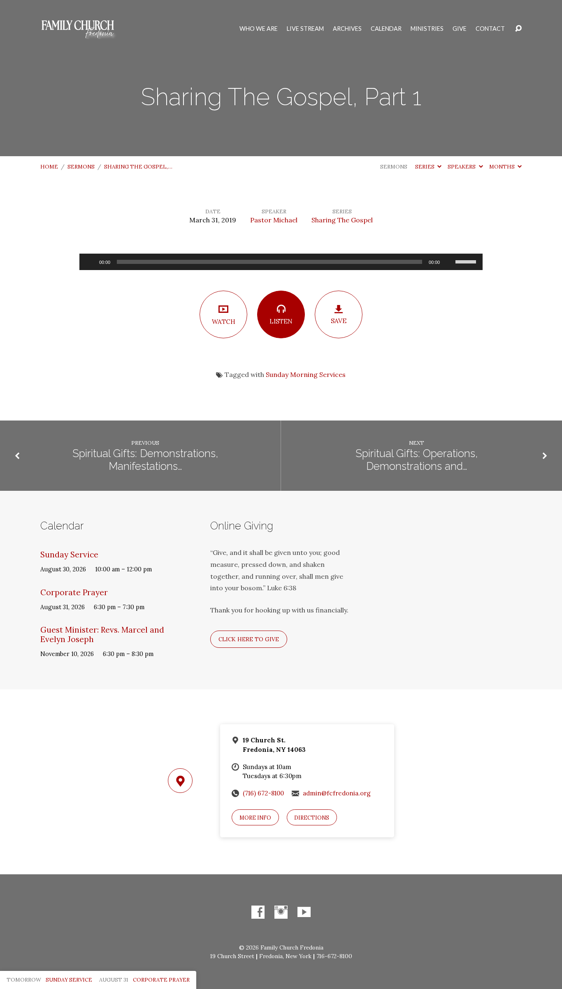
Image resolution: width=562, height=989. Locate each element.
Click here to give (248, 639)
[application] (281, 262)
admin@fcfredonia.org (337, 793)
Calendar (386, 29)
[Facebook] (258, 912)
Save (338, 321)
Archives (347, 29)
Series (425, 166)
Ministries (427, 29)
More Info (255, 817)
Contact (490, 29)
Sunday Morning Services (306, 374)
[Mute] (449, 262)
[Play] (90, 262)
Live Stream (305, 29)
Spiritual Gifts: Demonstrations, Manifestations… (145, 459)
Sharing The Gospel (342, 220)
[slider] (466, 261)
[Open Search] (518, 28)
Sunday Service (69, 554)
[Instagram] (281, 912)
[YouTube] (304, 912)
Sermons (81, 166)
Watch (223, 322)
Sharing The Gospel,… (138, 166)
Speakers (462, 166)
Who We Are (258, 29)
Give (460, 29)
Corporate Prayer (74, 592)
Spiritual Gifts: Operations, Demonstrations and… (416, 459)
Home (49, 166)
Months (502, 166)
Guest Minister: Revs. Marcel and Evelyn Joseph (102, 634)
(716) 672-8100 (263, 793)
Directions (311, 817)
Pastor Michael (273, 220)
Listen (281, 321)
